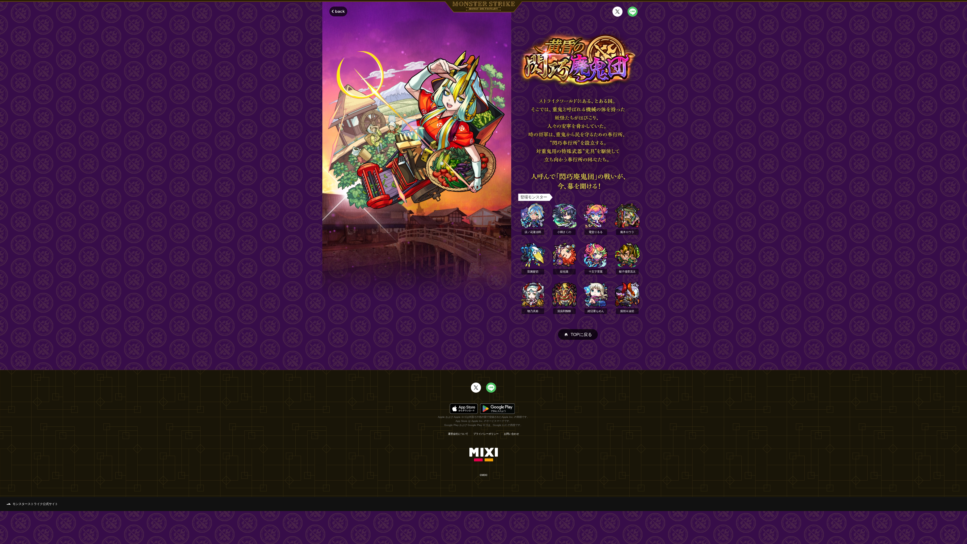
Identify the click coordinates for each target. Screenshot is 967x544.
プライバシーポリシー (486, 434)
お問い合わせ (511, 434)
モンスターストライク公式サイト (35, 504)
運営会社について (458, 434)
